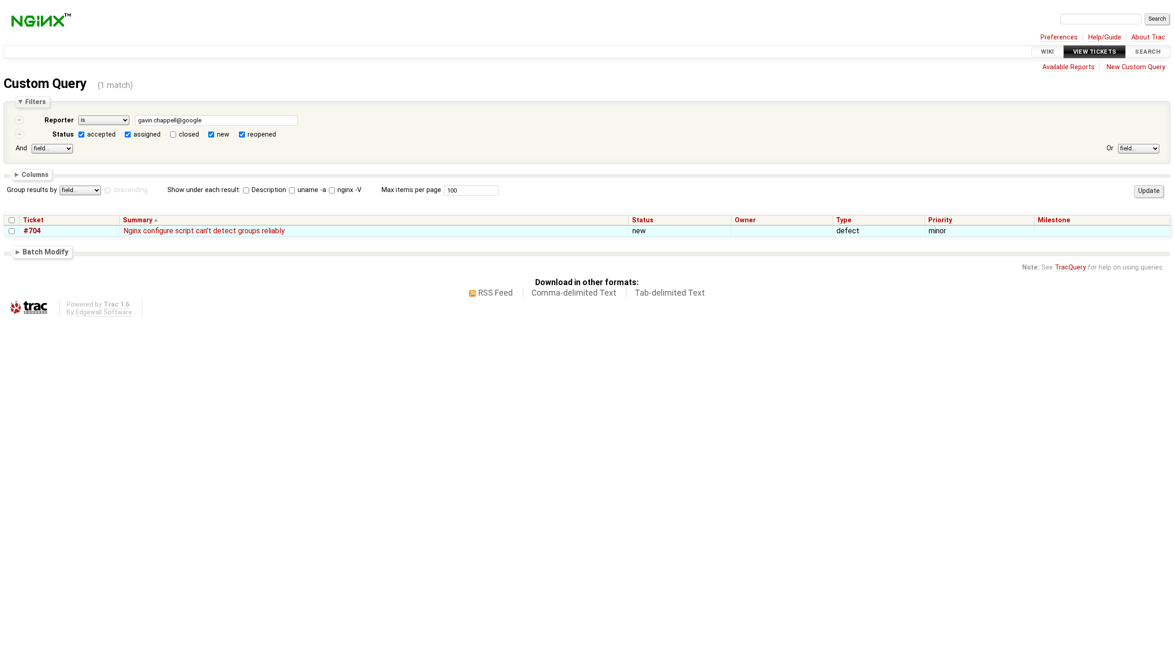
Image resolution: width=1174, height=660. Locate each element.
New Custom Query (1136, 67)
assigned (147, 134)
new (223, 134)
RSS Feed (495, 292)
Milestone (1054, 220)
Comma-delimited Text (574, 292)
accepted (101, 134)
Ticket (33, 220)
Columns (35, 174)
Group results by (32, 190)
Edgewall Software (104, 312)
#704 (32, 230)
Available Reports (1068, 67)
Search (1148, 51)
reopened (262, 134)
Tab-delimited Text (670, 292)
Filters (35, 101)
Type (844, 220)
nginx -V (348, 190)
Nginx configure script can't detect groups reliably (204, 230)
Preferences (1059, 37)
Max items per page (411, 190)
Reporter (59, 120)
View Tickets (1095, 51)
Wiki (1047, 51)
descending (130, 190)
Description (268, 190)
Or (1110, 148)
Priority (940, 220)
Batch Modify (45, 252)
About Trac (1148, 37)
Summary (137, 220)
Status (63, 134)
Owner (745, 220)
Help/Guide (1104, 37)
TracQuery (1070, 267)
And (21, 148)
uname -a (311, 190)
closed (189, 134)
